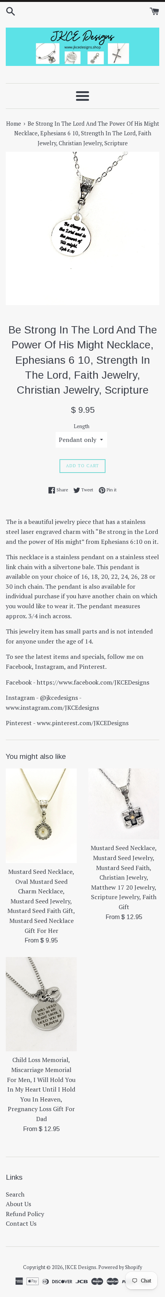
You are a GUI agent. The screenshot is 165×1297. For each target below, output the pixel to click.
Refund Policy (25, 1214)
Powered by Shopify (120, 1267)
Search (15, 1194)
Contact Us (21, 1223)
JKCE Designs (80, 1267)
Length (81, 426)
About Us (18, 1204)
